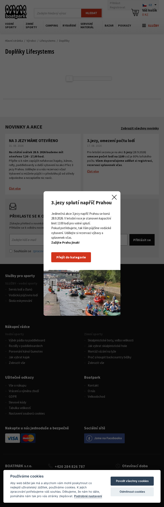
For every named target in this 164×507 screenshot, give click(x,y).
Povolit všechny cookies (132, 481)
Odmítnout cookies (132, 491)
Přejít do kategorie (71, 257)
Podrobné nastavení (88, 496)
